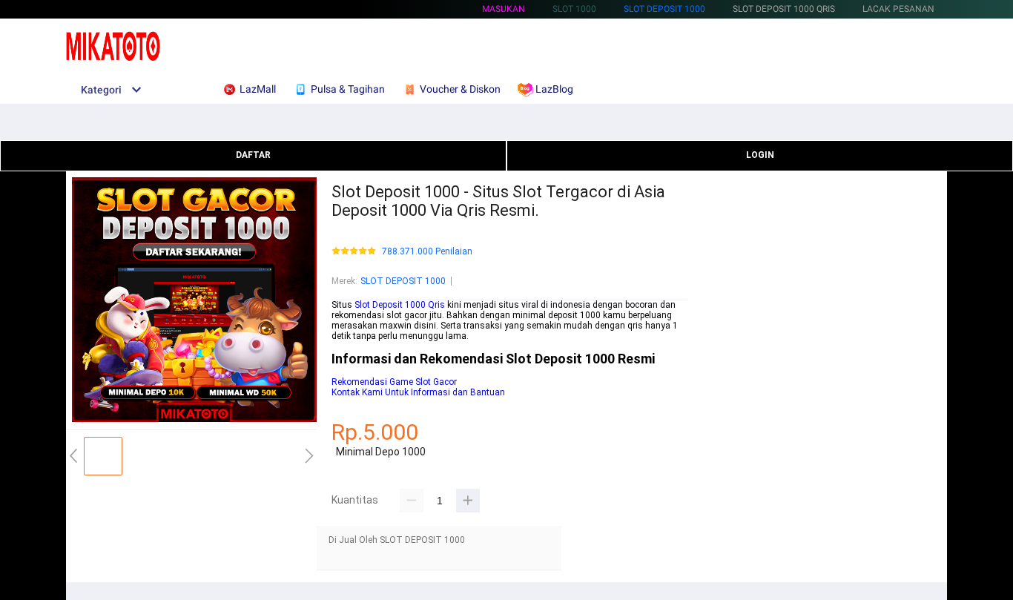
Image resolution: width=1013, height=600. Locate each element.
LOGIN (760, 155)
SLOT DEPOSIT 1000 (664, 9)
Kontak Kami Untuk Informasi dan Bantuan (418, 392)
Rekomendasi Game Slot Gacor (394, 382)
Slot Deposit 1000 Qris (399, 305)
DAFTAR (253, 155)
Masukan (503, 9)
